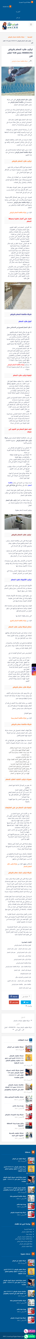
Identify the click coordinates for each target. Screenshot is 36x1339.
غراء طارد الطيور (11, 981)
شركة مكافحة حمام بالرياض (12, 967)
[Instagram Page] (34, 673)
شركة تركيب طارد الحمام (24, 956)
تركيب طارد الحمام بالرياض (24, 952)
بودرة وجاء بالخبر (18, 1106)
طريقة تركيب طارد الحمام (24, 981)
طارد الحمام (17, 970)
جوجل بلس (15, 1002)
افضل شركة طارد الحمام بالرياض (22, 945)
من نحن (18, 18)
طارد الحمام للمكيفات (25, 974)
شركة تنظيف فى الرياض (15, 1047)
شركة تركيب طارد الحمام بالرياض (22, 959)
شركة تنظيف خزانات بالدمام (22, 1021)
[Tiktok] (34, 669)
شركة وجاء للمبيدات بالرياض (14, 1114)
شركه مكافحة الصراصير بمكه (14, 1097)
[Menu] (31, 24)
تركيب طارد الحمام (12, 949)
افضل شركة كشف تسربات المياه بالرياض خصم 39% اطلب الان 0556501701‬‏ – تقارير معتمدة (15, 1074)
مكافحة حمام (27, 984)
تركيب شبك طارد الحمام (25, 949)
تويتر (27, 1002)
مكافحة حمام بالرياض (17, 984)
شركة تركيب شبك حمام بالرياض (19, 872)
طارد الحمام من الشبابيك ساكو (23, 977)
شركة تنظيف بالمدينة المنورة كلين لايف (16, 1134)
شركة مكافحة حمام (26, 967)
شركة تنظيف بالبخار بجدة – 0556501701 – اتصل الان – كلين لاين (18, 1028)
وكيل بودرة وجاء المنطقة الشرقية (15, 1124)
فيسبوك (14, 997)
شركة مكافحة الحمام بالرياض (23, 963)
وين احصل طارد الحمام (25, 988)
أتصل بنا (18, 12)
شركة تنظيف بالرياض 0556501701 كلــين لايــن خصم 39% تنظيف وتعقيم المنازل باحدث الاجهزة (14, 1059)
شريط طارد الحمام (26, 970)
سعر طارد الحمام (11, 952)
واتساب (29, 1006)
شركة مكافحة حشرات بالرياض (16, 37)
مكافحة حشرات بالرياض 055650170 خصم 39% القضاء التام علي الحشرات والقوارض (14, 1087)
